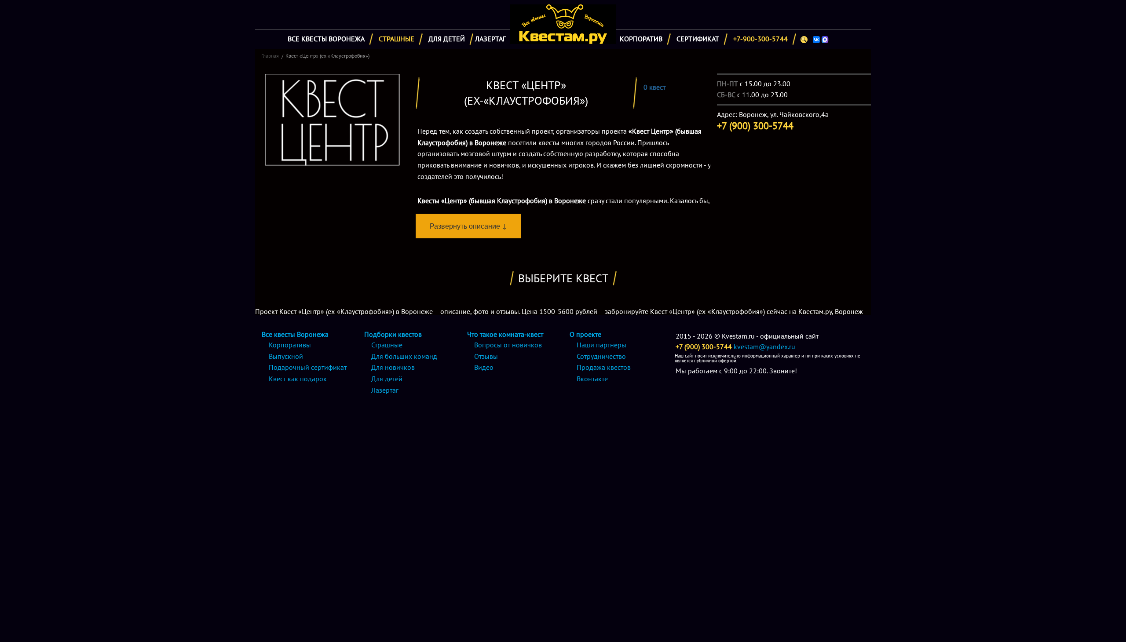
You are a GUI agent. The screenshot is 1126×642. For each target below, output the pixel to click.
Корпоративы (290, 344)
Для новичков (393, 367)
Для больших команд (404, 356)
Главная (270, 55)
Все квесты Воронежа (326, 38)
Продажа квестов (604, 367)
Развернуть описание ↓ (468, 226)
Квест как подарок (298, 378)
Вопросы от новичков (508, 344)
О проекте (585, 334)
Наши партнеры (601, 344)
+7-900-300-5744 (760, 38)
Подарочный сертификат (308, 367)
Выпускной (286, 356)
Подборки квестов (393, 334)
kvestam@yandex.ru (764, 346)
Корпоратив (641, 38)
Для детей (446, 38)
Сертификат (697, 38)
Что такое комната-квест (505, 334)
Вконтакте (592, 378)
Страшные (396, 38)
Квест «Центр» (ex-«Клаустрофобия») (327, 55)
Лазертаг (490, 38)
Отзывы (486, 356)
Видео (484, 367)
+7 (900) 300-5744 (704, 346)
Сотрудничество (601, 356)
